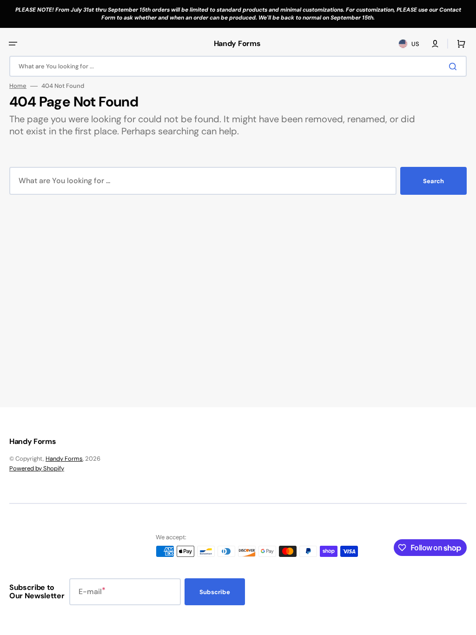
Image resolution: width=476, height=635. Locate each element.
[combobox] (238, 66)
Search (433, 181)
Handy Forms (64, 459)
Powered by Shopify (36, 468)
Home (17, 86)
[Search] (455, 66)
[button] (13, 43)
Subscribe (214, 592)
